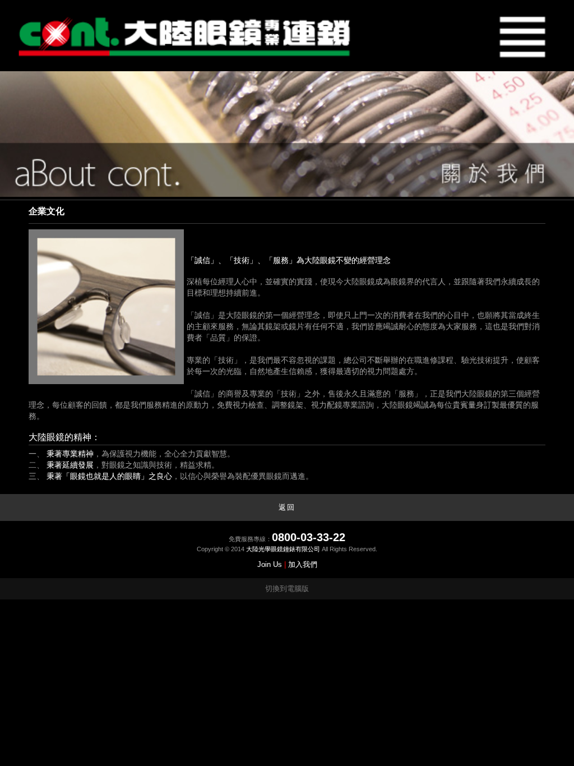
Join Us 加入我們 (287, 564)
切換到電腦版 (287, 588)
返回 (287, 507)
